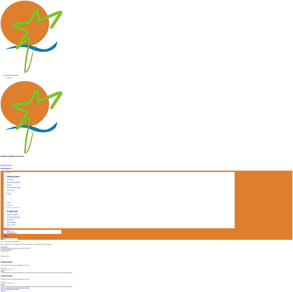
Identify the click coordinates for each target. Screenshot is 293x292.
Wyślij (2, 271)
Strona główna (4, 246)
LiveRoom (3, 290)
